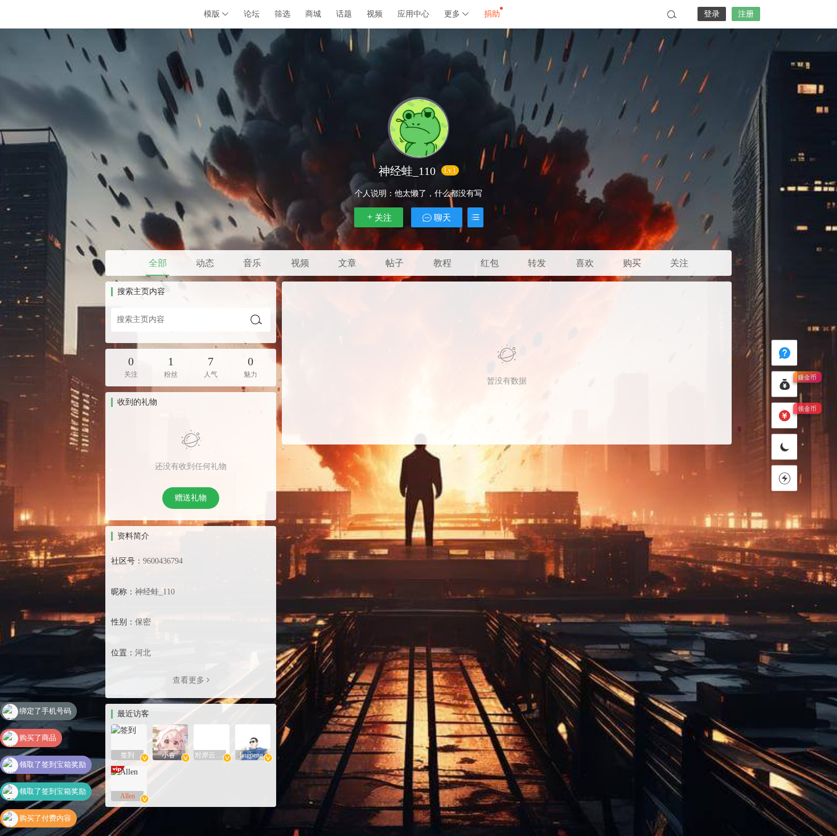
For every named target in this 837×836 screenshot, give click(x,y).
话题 (344, 14)
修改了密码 (37, 819)
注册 (746, 14)
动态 (205, 263)
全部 (158, 263)
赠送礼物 (191, 498)
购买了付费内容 (45, 792)
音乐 (252, 263)
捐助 (492, 14)
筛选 (282, 14)
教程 (442, 263)
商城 (313, 14)
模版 (213, 14)
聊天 (441, 217)
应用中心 (413, 14)
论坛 (252, 14)
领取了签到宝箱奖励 (52, 739)
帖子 (394, 263)
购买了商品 (37, 712)
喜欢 (585, 263)
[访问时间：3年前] (129, 741)
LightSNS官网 (134, 14)
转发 (537, 263)
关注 (383, 217)
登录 (712, 14)
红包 (490, 263)
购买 (632, 263)
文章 (347, 263)
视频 (375, 14)
